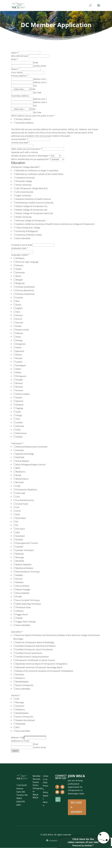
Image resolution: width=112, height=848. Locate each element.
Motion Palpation (23, 564)
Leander (19, 546)
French (19, 319)
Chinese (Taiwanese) (25, 294)
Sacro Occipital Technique (28, 600)
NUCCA (19, 578)
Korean (19, 358)
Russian (19, 386)
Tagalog (19, 408)
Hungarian (21, 344)
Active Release (22, 461)
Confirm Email (39, 66)
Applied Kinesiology (25, 453)
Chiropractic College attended (25, 167)
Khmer (19, 354)
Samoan (19, 390)
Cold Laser (20, 493)
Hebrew (19, 333)
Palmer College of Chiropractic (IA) (31, 209)
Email (14, 59)
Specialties (17, 631)
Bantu (18, 276)
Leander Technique (25, 550)
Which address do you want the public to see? (33, 115)
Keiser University (23, 184)
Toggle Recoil (22, 614)
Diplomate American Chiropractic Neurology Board (39, 667)
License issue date (20, 142)
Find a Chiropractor (37, 788)
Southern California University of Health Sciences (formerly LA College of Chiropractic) (55, 224)
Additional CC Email (20, 741)
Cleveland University (25, 177)
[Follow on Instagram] (62, 792)
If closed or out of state (21, 245)
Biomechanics (22, 478)
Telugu (19, 415)
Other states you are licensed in (26, 149)
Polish (18, 372)
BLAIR (18, 475)
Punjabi (19, 379)
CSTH (18, 511)
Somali (19, 397)
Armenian (20, 272)
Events (36, 782)
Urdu (18, 429)
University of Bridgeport (27, 231)
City (35, 85)
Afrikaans (20, 258)
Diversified (21, 518)
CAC (18, 698)
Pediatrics (20, 678)
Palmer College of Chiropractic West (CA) (34, 213)
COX (18, 496)
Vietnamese (21, 433)
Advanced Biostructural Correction (31, 446)
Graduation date (19, 248)
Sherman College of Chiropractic (31, 220)
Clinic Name (16, 72)
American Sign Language (27, 262)
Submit (15, 751)
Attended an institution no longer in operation (37, 170)
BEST (18, 468)
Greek (18, 326)
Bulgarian (20, 283)
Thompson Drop (23, 607)
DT (17, 521)
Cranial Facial (22, 503)
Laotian (19, 361)
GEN (18, 532)
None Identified (23, 238)
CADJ (18, 486)
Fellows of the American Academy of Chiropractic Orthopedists (44, 671)
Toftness (20, 611)
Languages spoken (20, 255)
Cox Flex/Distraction (25, 500)
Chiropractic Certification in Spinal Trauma (35, 660)
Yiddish (19, 436)
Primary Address (19, 75)
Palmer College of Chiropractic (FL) (31, 206)
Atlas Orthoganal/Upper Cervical (30, 464)
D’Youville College (24, 181)
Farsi (18, 311)
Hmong (19, 340)
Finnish (19, 315)
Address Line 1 (40, 79)
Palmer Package (23, 589)
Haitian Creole (22, 329)
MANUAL (20, 553)
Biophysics (21, 471)
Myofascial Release (24, 568)
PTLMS (19, 596)
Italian (19, 347)
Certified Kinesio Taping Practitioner (32, 656)
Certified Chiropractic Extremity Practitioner (36, 646)
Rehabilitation (22, 681)
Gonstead (20, 536)
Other (18, 369)
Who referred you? (19, 56)
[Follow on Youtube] (57, 792)
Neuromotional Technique (28, 571)
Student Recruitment (25, 720)
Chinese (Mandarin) (25, 290)
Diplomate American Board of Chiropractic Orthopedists (41, 663)
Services (15, 695)
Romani (19, 383)
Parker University (24, 217)
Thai (18, 419)
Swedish (19, 404)
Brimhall (20, 482)
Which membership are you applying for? (31, 159)
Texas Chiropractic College (28, 227)
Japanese (20, 351)
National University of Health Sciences (33, 199)
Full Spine (20, 528)
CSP (17, 507)
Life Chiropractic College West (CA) (31, 188)
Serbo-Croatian (23, 394)
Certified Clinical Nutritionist (29, 653)
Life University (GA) (24, 192)
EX (17, 525)
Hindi (18, 336)
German (19, 322)
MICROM (20, 561)
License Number (19, 139)
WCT (18, 727)
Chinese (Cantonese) (25, 287)
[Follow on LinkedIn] (62, 787)
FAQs (45, 782)
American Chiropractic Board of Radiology (35, 642)
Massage (20, 557)
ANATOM (20, 457)
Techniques (17, 443)
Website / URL (17, 737)
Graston (19, 539)
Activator (20, 450)
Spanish (19, 401)
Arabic (19, 269)
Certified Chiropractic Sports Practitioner (34, 649)
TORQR (19, 618)
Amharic (19, 265)
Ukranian (20, 426)
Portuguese (21, 376)
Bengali (19, 279)
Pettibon (19, 582)
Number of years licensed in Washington (30, 155)
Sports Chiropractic (24, 685)
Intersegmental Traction (27, 543)
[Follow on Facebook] (57, 787)
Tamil (18, 411)
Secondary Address (20, 95)
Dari (18, 301)
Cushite (19, 297)
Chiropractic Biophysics (26, 489)
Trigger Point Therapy (26, 621)
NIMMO (19, 575)
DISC (18, 514)
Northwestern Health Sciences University (34, 202)
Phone (15, 69)
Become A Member (76, 807)
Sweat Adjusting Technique (28, 603)
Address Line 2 (40, 82)
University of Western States (29, 234)
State (33, 89)
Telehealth (21, 723)
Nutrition (20, 674)
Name (14, 52)
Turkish (19, 422)
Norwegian (21, 365)
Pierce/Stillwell (22, 586)
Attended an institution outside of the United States (39, 174)
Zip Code (37, 92)
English (19, 308)
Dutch (18, 304)
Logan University (23, 195)
